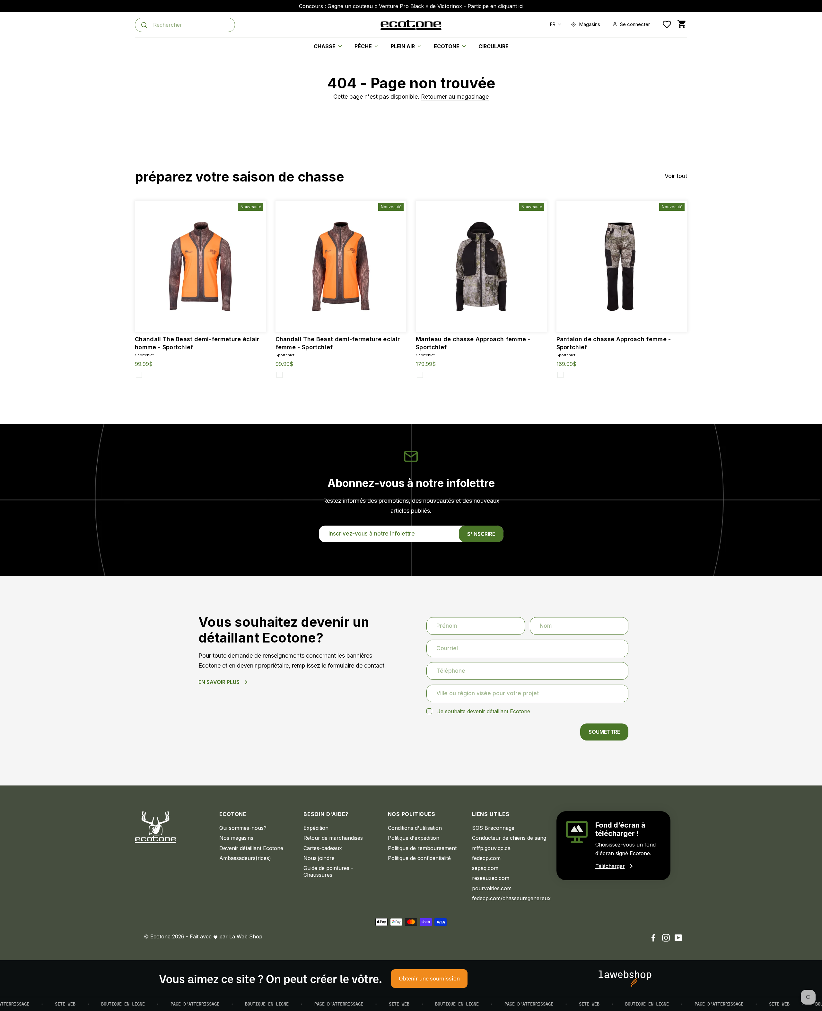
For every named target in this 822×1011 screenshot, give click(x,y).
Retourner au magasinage (455, 96)
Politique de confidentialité (419, 858)
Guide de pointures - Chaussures (328, 871)
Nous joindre (319, 858)
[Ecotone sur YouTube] (678, 938)
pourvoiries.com (492, 888)
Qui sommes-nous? (243, 828)
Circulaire (493, 46)
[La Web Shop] (625, 979)
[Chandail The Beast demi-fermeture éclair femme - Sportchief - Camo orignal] (279, 374)
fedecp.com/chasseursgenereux (509, 898)
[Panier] (682, 24)
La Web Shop (245, 936)
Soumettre (604, 732)
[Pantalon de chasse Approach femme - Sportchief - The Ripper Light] (560, 374)
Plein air (403, 46)
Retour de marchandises (333, 838)
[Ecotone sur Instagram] (666, 938)
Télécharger (610, 866)
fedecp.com (486, 858)
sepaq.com (485, 868)
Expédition (315, 828)
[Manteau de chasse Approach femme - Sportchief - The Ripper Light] (420, 374)
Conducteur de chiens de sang (509, 838)
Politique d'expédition (413, 838)
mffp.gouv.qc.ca (491, 848)
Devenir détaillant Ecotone (251, 848)
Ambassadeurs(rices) (245, 858)
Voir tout (676, 176)
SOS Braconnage (493, 828)
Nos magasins (236, 838)
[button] (554, 24)
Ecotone (447, 46)
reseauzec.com (490, 878)
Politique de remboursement (422, 848)
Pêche (363, 46)
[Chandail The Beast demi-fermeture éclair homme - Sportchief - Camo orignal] (139, 374)
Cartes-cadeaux (322, 848)
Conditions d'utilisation (415, 828)
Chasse (325, 46)
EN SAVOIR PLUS (219, 682)
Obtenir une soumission (429, 978)
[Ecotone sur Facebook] (653, 938)
